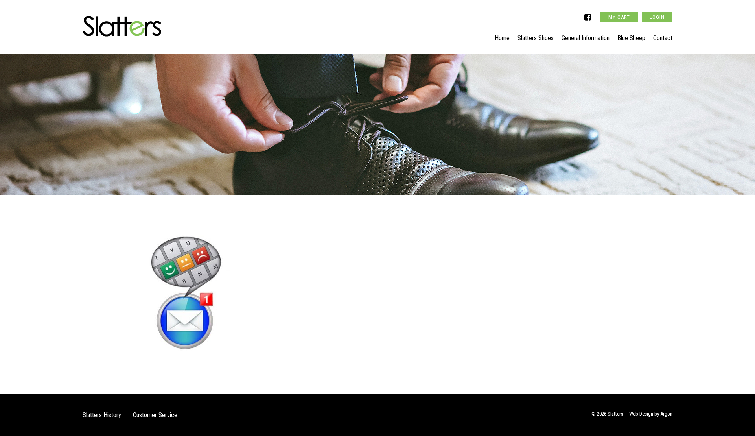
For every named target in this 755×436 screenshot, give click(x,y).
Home (502, 38)
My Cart (619, 17)
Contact (662, 38)
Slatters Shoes (535, 38)
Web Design (641, 414)
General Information (586, 38)
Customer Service (155, 415)
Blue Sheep (631, 38)
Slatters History (102, 415)
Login (657, 17)
